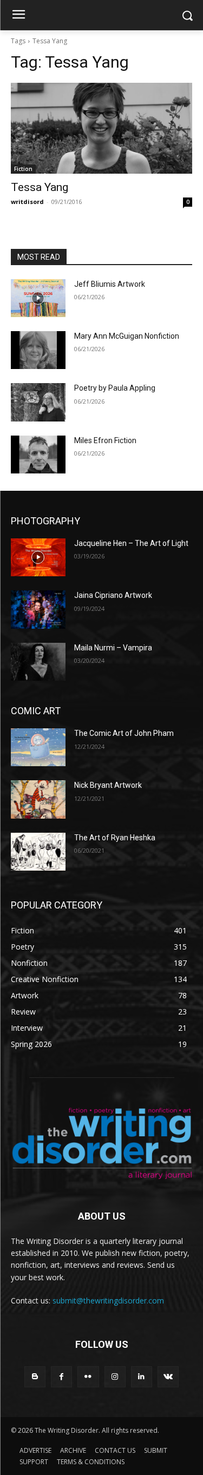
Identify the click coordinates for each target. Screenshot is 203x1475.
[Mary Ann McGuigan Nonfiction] (38, 350)
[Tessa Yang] (101, 128)
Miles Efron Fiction (105, 440)
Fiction (23, 169)
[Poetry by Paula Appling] (38, 402)
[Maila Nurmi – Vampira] (38, 662)
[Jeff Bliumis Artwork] (38, 298)
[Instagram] (115, 1376)
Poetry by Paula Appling (114, 388)
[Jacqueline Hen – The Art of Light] (38, 557)
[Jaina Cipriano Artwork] (38, 609)
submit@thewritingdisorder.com (108, 1300)
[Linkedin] (141, 1376)
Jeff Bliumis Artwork (109, 284)
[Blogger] (34, 1376)
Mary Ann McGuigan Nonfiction (126, 336)
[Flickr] (88, 1376)
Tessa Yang (39, 187)
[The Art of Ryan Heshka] (38, 852)
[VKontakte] (168, 1376)
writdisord (27, 201)
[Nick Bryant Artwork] (38, 799)
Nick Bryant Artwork (108, 785)
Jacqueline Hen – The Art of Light (131, 543)
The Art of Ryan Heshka (114, 837)
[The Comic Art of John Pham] (38, 747)
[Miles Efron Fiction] (38, 454)
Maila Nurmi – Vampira (113, 647)
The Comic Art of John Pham (124, 733)
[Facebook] (61, 1376)
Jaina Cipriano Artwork (113, 595)
